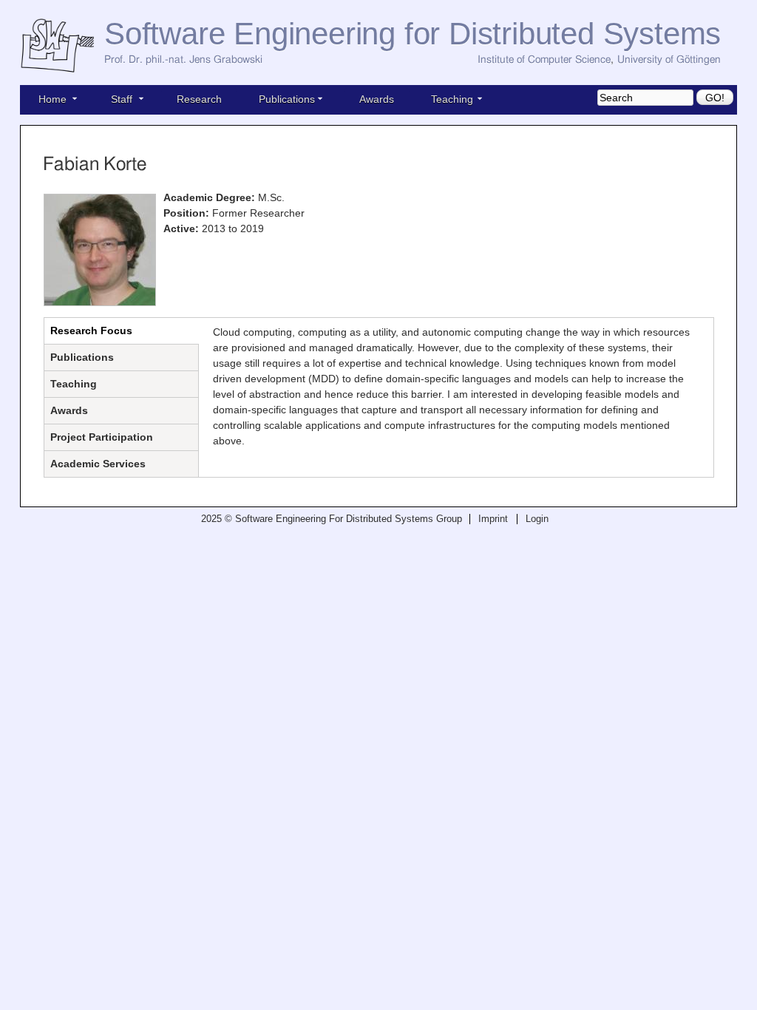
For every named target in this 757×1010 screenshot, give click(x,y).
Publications (287, 99)
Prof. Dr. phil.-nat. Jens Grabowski (183, 60)
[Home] (62, 46)
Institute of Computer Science (544, 60)
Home (52, 99)
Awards (376, 99)
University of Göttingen (669, 60)
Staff (121, 99)
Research (199, 99)
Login (537, 519)
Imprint (493, 519)
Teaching (452, 99)
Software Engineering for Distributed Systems (412, 33)
